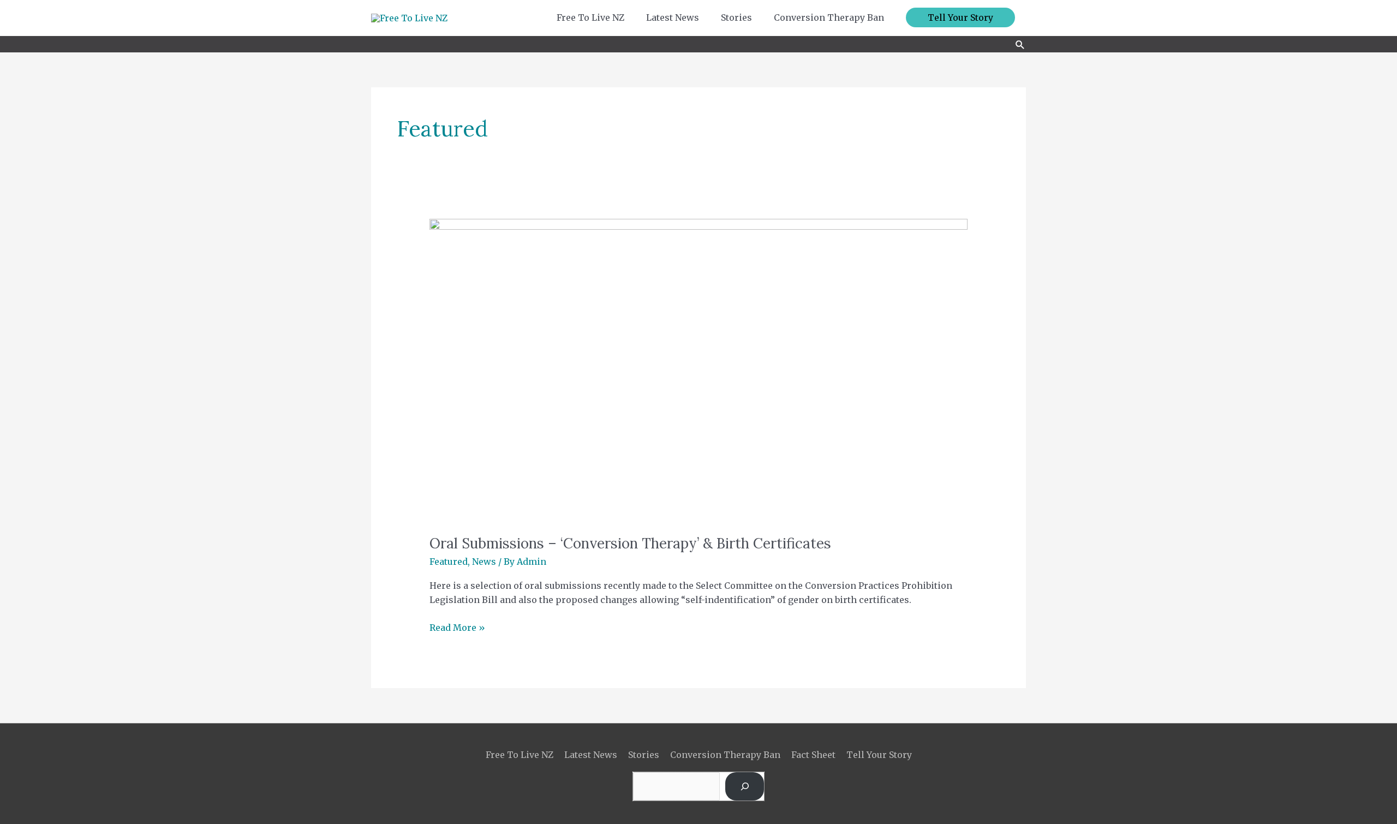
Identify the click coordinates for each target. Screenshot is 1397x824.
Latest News (590, 754)
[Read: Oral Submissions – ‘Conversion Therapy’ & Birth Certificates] (698, 369)
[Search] (744, 786)
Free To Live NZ (519, 754)
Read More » (457, 626)
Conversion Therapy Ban (725, 754)
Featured (448, 561)
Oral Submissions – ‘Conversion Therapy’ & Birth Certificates (630, 543)
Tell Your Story (879, 754)
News (484, 561)
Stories (643, 754)
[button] (960, 17)
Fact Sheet (813, 754)
